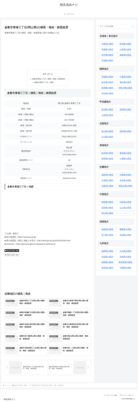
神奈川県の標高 (125, 88)
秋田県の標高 (125, 44)
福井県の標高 (125, 131)
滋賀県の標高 (107, 175)
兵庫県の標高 (125, 175)
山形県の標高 (125, 49)
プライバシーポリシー (127, 395)
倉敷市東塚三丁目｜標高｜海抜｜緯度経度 (48, 79)
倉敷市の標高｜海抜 (12, 255)
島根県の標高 (107, 208)
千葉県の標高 (125, 77)
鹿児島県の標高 (125, 262)
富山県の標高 (107, 131)
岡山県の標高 (107, 213)
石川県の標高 (107, 137)
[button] (132, 26)
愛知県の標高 (125, 153)
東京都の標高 (125, 82)
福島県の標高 (125, 55)
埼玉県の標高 (107, 93)
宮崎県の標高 (125, 257)
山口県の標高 (125, 208)
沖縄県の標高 (125, 268)
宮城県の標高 (107, 60)
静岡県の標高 (107, 159)
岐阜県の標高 (107, 153)
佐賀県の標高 (107, 257)
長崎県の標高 (107, 262)
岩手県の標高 (107, 55)
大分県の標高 (125, 251)
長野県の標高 (125, 109)
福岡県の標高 (107, 251)
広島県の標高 (125, 202)
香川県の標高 (107, 235)
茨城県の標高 (107, 77)
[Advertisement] (48, 52)
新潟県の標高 (107, 109)
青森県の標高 (107, 49)
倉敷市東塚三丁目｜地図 (43, 82)
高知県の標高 (125, 235)
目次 (44, 74)
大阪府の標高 (107, 186)
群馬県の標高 (107, 88)
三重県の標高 (125, 159)
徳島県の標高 (107, 229)
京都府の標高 (107, 180)
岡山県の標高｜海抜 (13, 250)
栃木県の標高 (107, 82)
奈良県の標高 (125, 180)
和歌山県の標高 (125, 186)
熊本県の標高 (107, 268)
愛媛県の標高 (125, 229)
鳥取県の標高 (107, 202)
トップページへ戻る (110, 395)
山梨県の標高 (107, 115)
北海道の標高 (107, 44)
